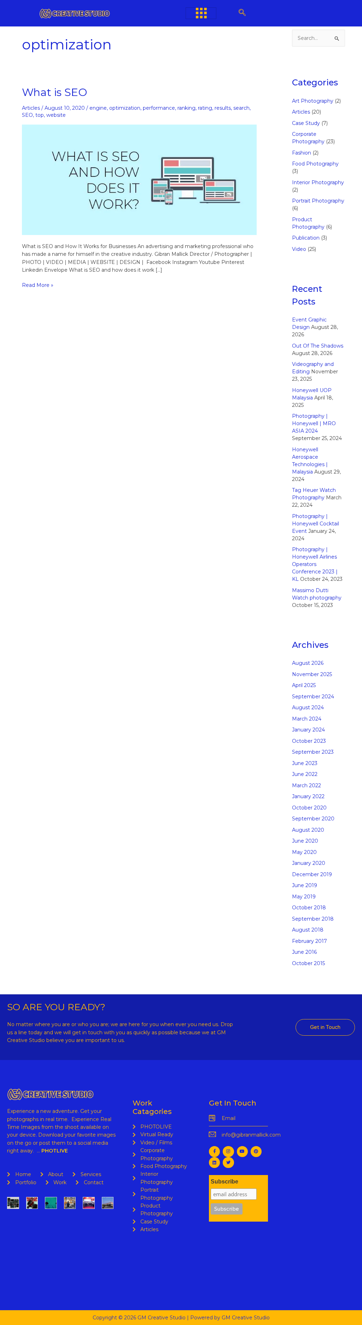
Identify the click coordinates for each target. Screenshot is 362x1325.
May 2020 (304, 852)
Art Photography (312, 101)
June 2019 (304, 885)
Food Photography (315, 164)
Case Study (306, 123)
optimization (124, 108)
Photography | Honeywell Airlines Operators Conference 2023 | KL (315, 564)
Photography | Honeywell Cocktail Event (315, 523)
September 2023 (313, 752)
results (223, 108)
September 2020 (313, 818)
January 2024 (308, 730)
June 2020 (305, 841)
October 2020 (309, 808)
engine (98, 108)
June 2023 (304, 763)
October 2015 (308, 963)
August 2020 (308, 830)
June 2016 (304, 952)
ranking (186, 108)
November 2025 (312, 674)
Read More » (37, 284)
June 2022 (304, 774)
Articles (31, 108)
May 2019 (304, 896)
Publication (306, 238)
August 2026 (307, 663)
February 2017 (309, 941)
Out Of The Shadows (317, 346)
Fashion (301, 153)
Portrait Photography (318, 201)
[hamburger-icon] (201, 13)
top (39, 115)
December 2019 (312, 874)
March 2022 (306, 785)
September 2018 (313, 919)
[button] (242, 13)
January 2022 (308, 796)
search (241, 108)
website (56, 115)
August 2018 (307, 930)
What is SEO (54, 92)
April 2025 (304, 685)
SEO (27, 115)
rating (205, 108)
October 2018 (309, 907)
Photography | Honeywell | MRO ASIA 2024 (314, 423)
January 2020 (308, 863)
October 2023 (309, 741)
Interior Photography (318, 182)
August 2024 (308, 707)
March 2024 (306, 719)
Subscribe (224, 1182)
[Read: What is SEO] (139, 179)
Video (299, 249)
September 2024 (313, 696)
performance (159, 108)
